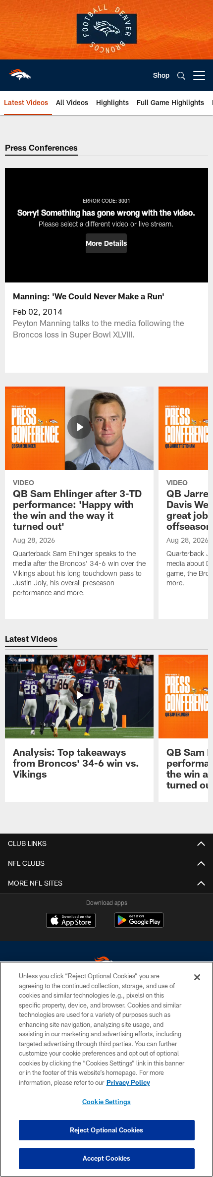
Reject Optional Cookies (107, 1130)
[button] (106, 243)
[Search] (181, 75)
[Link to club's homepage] (20, 71)
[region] (106, 1069)
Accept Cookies (107, 1158)
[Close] (197, 977)
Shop (161, 75)
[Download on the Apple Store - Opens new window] (71, 921)
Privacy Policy (128, 1082)
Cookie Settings (106, 1102)
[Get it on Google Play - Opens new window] (139, 925)
